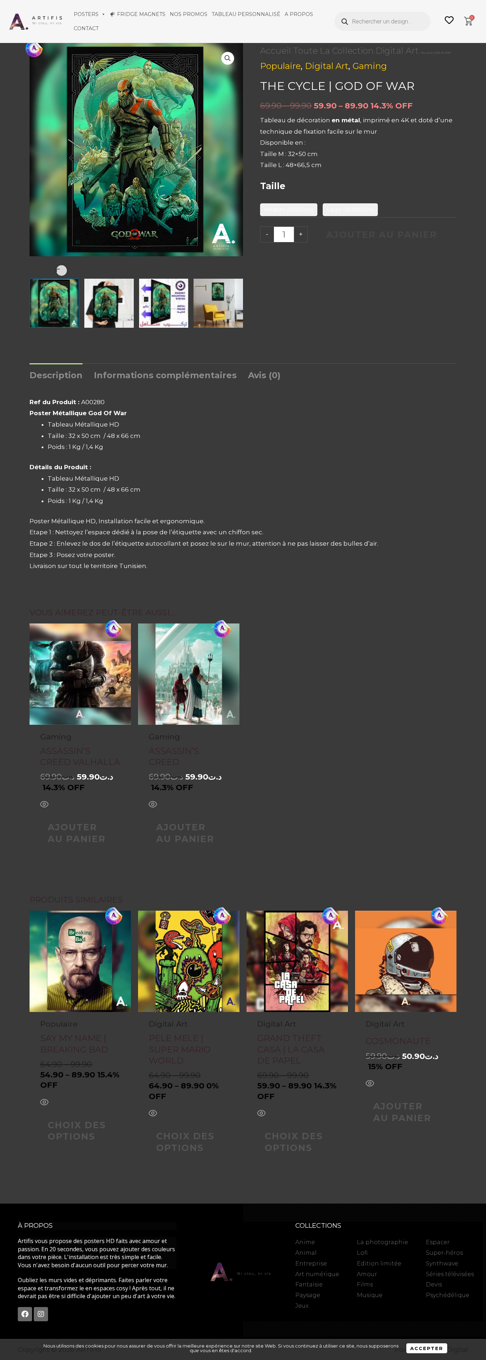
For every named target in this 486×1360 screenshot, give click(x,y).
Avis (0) (264, 375)
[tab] (56, 375)
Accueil (275, 50)
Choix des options (77, 1131)
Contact (86, 28)
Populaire (280, 66)
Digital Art (397, 50)
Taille (272, 186)
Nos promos (188, 14)
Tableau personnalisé (246, 14)
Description (56, 375)
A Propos (299, 14)
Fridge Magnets (141, 14)
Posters (86, 14)
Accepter (426, 1348)
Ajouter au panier (381, 234)
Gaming (370, 66)
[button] (227, 58)
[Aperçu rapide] (44, 805)
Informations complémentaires (165, 375)
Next (61, 270)
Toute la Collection (333, 50)
